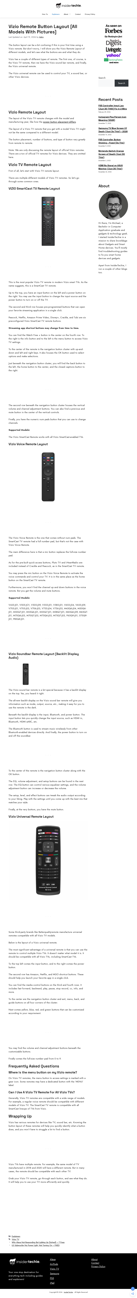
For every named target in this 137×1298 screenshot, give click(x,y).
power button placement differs (59, 122)
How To (45, 14)
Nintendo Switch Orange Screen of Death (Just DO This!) (111, 154)
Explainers (56, 14)
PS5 (52, 1278)
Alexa (53, 1259)
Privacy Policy (90, 14)
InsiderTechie (68, 1292)
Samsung (54, 1273)
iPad (52, 1283)
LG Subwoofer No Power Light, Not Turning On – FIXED (36, 1245)
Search (102, 77)
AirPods (54, 1264)
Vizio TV (15, 1239)
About (66, 14)
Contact (78, 14)
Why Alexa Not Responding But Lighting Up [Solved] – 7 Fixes (38, 1242)
